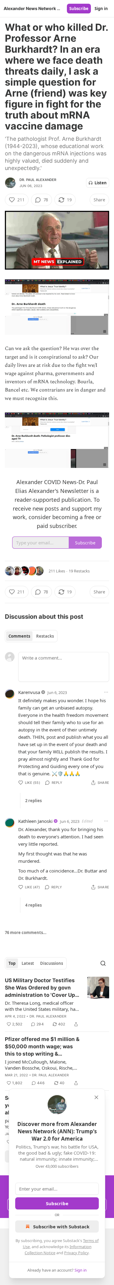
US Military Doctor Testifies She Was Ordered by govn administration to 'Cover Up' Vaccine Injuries (40, 988)
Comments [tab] (19, 636)
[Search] (103, 963)
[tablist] (31, 636)
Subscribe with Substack (61, 1226)
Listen (101, 183)
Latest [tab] (28, 963)
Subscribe (78, 8)
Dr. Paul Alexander (38, 180)
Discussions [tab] (51, 963)
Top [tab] (12, 963)
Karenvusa (29, 692)
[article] (57, 1002)
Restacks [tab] (45, 636)
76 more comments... (26, 932)
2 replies (33, 800)
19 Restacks (79, 571)
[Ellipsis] (106, 692)
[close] (96, 1097)
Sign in (101, 8)
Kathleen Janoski (35, 821)
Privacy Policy (76, 1252)
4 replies (33, 905)
